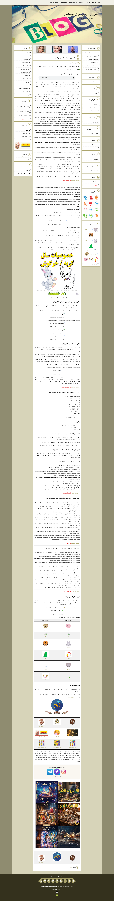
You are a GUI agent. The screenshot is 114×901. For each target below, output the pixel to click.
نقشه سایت (52, 890)
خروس (68, 658)
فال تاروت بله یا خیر (26, 91)
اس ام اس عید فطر (94, 62)
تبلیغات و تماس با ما (54, 2)
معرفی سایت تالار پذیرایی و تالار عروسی (24, 111)
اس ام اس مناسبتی (73, 2)
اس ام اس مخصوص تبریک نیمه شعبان (92, 70)
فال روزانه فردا (26, 170)
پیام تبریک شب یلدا (26, 140)
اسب (68, 680)
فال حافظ (94, 2)
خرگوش (68, 647)
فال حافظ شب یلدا (26, 136)
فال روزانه (81, 2)
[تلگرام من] (69, 881)
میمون (45, 630)
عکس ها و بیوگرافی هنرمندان (24, 173)
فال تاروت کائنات (26, 59)
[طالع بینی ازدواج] (57, 705)
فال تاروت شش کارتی (25, 75)
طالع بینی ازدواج (94, 133)
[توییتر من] (53, 881)
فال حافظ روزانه (26, 133)
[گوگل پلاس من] (48, 881)
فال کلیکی (96, 159)
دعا (97, 148)
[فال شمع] (47, 815)
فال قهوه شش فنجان (93, 111)
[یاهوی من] (73, 881)
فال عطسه (28, 159)
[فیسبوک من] (65, 881)
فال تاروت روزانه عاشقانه (24, 88)
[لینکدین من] (40, 881)
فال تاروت (88, 2)
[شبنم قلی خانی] (41, 50)
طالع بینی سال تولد (94, 264)
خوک (68, 630)
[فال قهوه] (69, 815)
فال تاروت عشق (26, 85)
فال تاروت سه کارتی (25, 66)
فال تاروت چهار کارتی (25, 69)
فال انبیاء (96, 93)
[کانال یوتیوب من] (44, 881)
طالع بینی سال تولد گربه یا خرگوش (65, 57)
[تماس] (57, 881)
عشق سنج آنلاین (94, 170)
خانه (99, 2)
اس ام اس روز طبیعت (93, 59)
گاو (45, 637)
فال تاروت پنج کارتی (25, 72)
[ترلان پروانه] (57, 50)
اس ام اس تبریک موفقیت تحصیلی (91, 66)
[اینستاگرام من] (61, 881)
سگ (45, 680)
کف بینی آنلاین (95, 122)
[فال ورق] (47, 837)
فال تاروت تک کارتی (26, 62)
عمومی (71, 867)
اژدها (45, 669)
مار (45, 658)
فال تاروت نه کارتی (26, 79)
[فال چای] (69, 837)
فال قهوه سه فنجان (94, 107)
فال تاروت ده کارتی (26, 82)
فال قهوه (96, 104)
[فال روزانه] (47, 793)
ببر (45, 647)
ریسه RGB (95, 182)
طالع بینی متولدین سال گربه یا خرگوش (81, 14)
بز (68, 637)
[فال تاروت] (69, 793)
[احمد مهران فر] (73, 50)
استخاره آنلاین (64, 2)
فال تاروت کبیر (26, 56)
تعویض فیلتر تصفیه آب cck (24, 116)
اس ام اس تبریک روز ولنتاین (92, 56)
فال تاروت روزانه (26, 53)
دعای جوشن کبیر (94, 145)
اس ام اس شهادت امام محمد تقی (91, 53)
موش (68, 669)
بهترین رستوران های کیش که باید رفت (23, 107)
